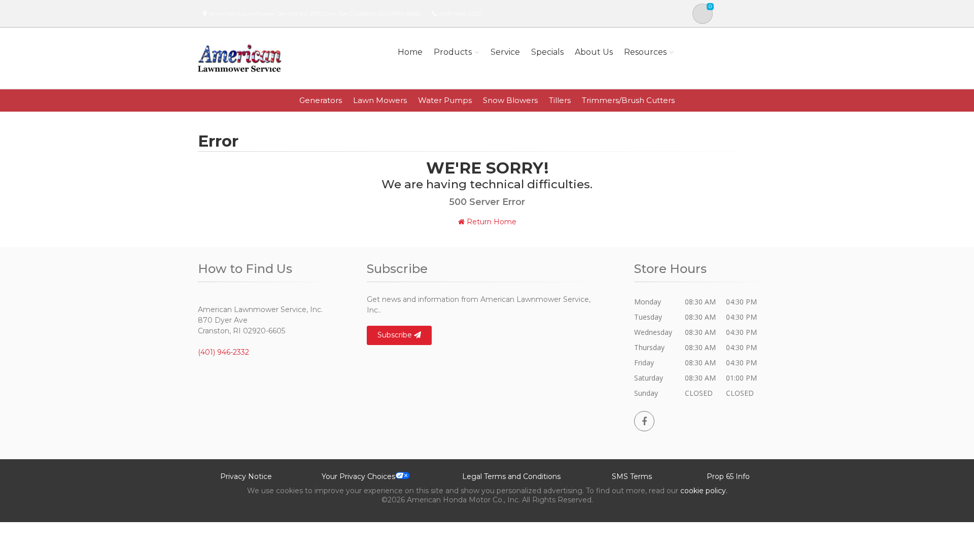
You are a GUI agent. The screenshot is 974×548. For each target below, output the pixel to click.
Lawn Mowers (380, 100)
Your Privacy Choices (358, 476)
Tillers (560, 100)
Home (410, 52)
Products (453, 52)
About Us (594, 52)
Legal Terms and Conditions (511, 476)
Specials (547, 52)
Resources (645, 52)
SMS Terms (632, 476)
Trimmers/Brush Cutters (628, 100)
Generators (320, 100)
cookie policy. (703, 490)
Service (505, 52)
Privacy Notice (246, 476)
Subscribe (395, 334)
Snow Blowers (510, 100)
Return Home (490, 221)
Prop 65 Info (728, 476)
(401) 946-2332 (460, 13)
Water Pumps (445, 100)
